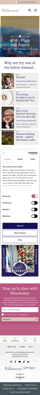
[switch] (34, 203)
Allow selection (20, 233)
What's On (12, 347)
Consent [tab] (7, 159)
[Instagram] (11, 361)
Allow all (20, 226)
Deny (20, 240)
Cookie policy (8, 389)
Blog (30, 347)
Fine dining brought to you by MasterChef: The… (25, 97)
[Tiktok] (24, 361)
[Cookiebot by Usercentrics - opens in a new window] (28, 153)
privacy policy (24, 314)
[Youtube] (20, 361)
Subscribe (6, 319)
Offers (22, 347)
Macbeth (20, 77)
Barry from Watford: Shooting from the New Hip (26, 113)
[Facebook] (15, 361)
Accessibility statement (27, 389)
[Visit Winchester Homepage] (10, 10)
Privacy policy (31, 385)
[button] (17, 2)
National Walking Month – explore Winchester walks (25, 137)
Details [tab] (20, 159)
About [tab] (32, 159)
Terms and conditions (12, 385)
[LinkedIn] (28, 361)
